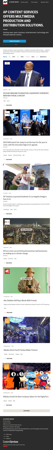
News (16, 44)
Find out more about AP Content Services (12, 425)
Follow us (8, 438)
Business (5, 155)
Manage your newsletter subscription (11, 427)
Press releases (34, 2)
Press (7, 436)
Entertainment (6, 209)
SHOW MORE (26, 411)
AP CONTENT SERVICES (8, 419)
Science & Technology (17, 155)
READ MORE (9, 105)
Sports (8, 100)
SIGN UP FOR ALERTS (14, 41)
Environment (10, 258)
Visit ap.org (9, 434)
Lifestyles (10, 155)
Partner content (24, 2)
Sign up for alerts (45, 2)
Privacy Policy (22, 444)
